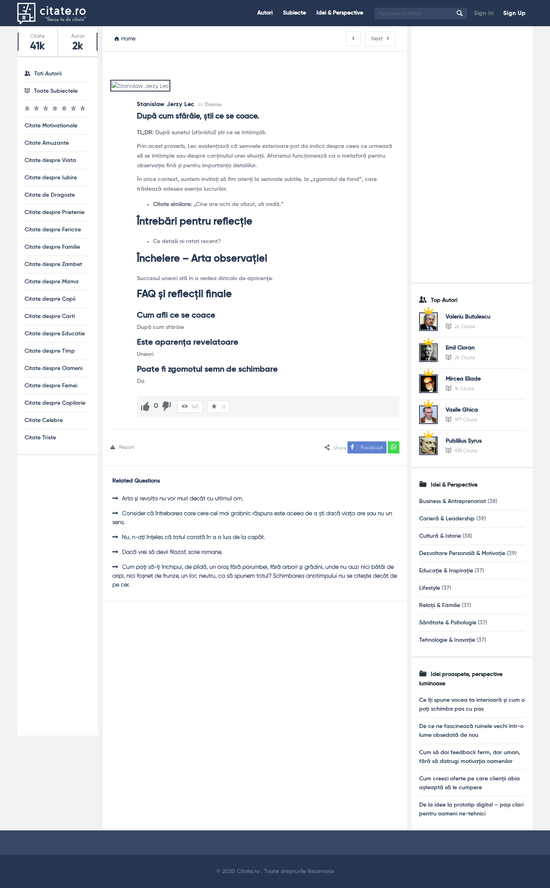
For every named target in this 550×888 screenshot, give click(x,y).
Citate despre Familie (52, 247)
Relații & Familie (439, 605)
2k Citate (464, 326)
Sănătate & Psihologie (447, 623)
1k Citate (463, 388)
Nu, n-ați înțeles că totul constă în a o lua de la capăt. (193, 537)
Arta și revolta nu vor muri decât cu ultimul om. (182, 498)
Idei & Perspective (339, 13)
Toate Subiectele (56, 91)
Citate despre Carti (50, 316)
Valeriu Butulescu (468, 317)
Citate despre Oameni (54, 368)
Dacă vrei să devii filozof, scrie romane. (172, 552)
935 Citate (465, 450)
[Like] (145, 406)
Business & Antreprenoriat (452, 501)
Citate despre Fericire (53, 230)
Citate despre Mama (52, 282)
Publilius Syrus (464, 441)
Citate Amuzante (47, 143)
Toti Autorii (48, 74)
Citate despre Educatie (55, 334)
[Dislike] (166, 406)
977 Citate (465, 419)
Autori (265, 13)
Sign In (484, 13)
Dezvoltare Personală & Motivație (462, 553)
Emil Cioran (460, 348)
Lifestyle (429, 588)
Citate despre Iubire (51, 178)
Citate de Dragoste (50, 195)
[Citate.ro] (57, 13)
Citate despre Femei (51, 386)
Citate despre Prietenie (55, 212)
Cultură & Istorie (440, 536)
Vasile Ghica (462, 410)
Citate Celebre (44, 420)
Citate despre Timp (50, 351)
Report (126, 447)
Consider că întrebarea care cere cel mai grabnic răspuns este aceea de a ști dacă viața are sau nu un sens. (252, 517)
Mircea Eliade (463, 379)
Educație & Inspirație (446, 571)
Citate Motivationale (51, 126)
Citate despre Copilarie (55, 403)
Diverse (213, 104)
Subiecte (294, 13)
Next (377, 38)
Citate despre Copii (50, 299)
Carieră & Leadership (447, 519)
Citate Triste (40, 438)
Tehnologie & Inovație (447, 640)
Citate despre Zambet (53, 264)
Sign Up (514, 13)
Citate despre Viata (50, 160)
